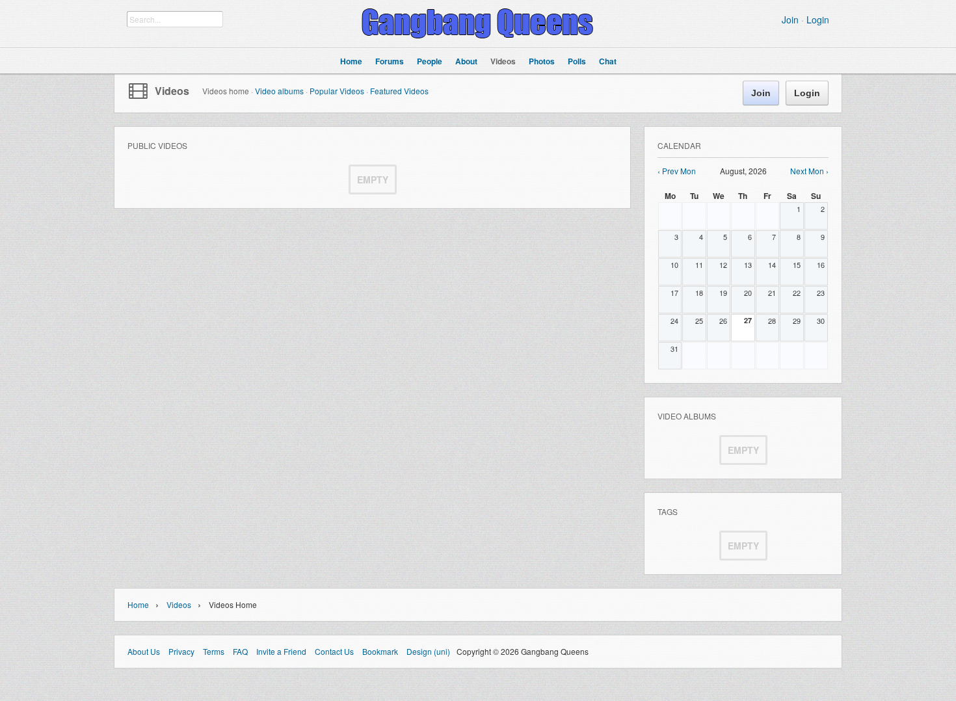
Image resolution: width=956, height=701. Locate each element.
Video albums (279, 90)
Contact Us (334, 651)
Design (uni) (428, 651)
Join (790, 19)
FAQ (240, 651)
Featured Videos (399, 90)
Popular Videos (337, 90)
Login (817, 19)
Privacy (181, 651)
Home (138, 604)
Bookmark (380, 651)
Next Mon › (809, 170)
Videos (172, 90)
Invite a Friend (281, 651)
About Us (143, 651)
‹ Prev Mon (676, 170)
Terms (213, 651)
